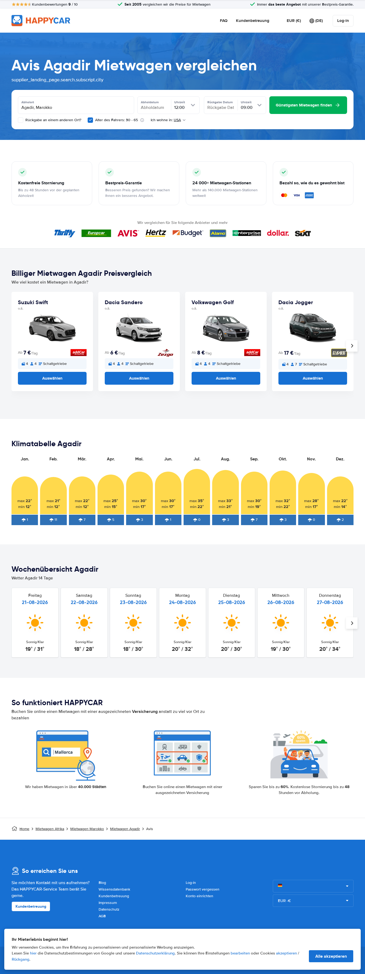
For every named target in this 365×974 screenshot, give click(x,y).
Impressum (108, 902)
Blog (102, 882)
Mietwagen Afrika (50, 829)
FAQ (223, 21)
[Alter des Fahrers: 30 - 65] (90, 120)
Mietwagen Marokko (87, 829)
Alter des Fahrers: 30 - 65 (116, 120)
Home (24, 829)
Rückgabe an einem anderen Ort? (52, 120)
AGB (102, 916)
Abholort (27, 102)
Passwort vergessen (202, 889)
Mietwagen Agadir (125, 829)
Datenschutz (109, 909)
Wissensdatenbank (114, 889)
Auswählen (52, 378)
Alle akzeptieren (331, 956)
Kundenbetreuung (252, 21)
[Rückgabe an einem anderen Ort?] (20, 120)
